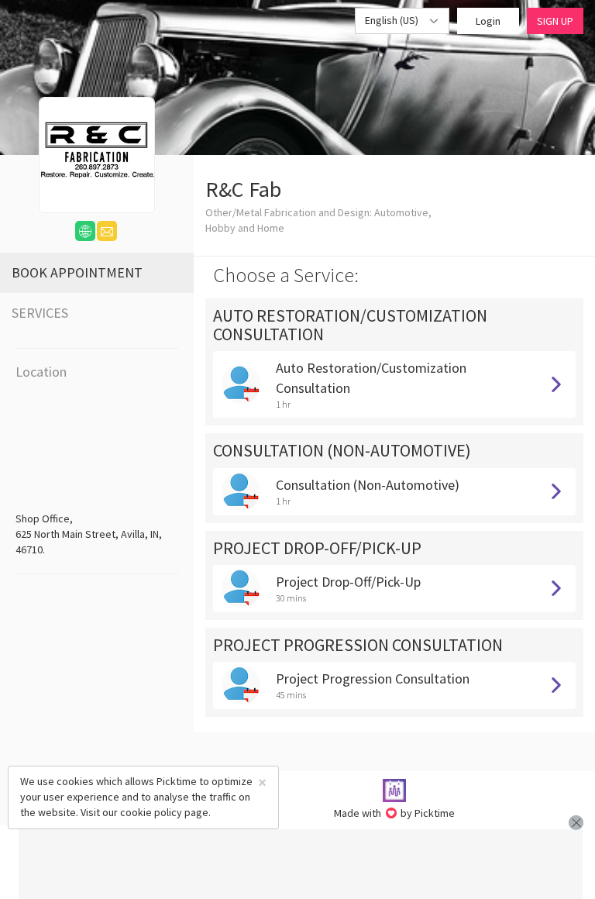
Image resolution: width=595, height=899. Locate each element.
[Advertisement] (301, 864)
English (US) (393, 20)
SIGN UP (555, 21)
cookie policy (151, 812)
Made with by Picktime (395, 813)
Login (488, 21)
